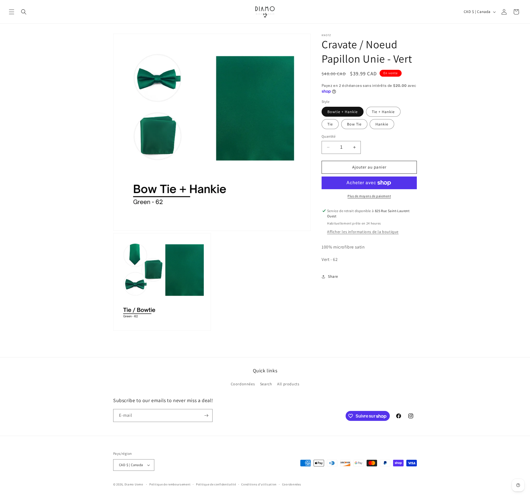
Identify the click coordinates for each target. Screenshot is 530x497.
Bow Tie (354, 124)
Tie (330, 124)
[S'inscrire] (206, 415)
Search (266, 383)
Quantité (328, 136)
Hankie (381, 124)
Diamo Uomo (133, 484)
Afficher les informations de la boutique (363, 231)
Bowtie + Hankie (342, 111)
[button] (12, 12)
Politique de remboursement (169, 484)
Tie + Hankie (383, 111)
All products (288, 383)
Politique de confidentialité (216, 484)
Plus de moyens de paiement (369, 196)
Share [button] (333, 276)
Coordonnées (243, 383)
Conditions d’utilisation (259, 484)
